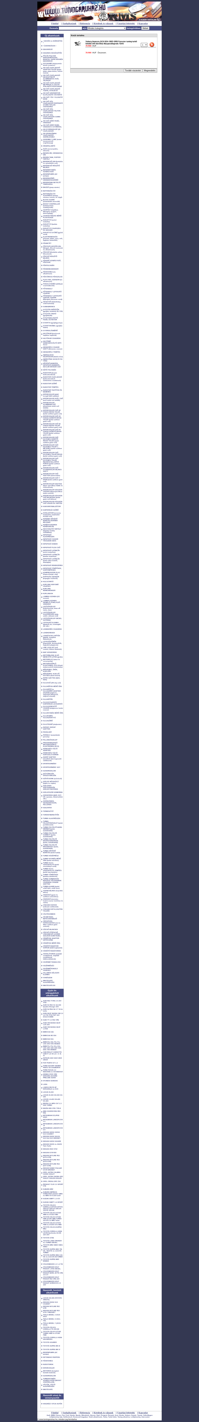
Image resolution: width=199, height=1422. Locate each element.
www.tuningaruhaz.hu (48, 1419)
